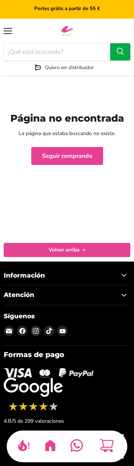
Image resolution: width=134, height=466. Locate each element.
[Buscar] (120, 51)
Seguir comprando (67, 156)
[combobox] (57, 51)
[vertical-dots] (33, 409)
